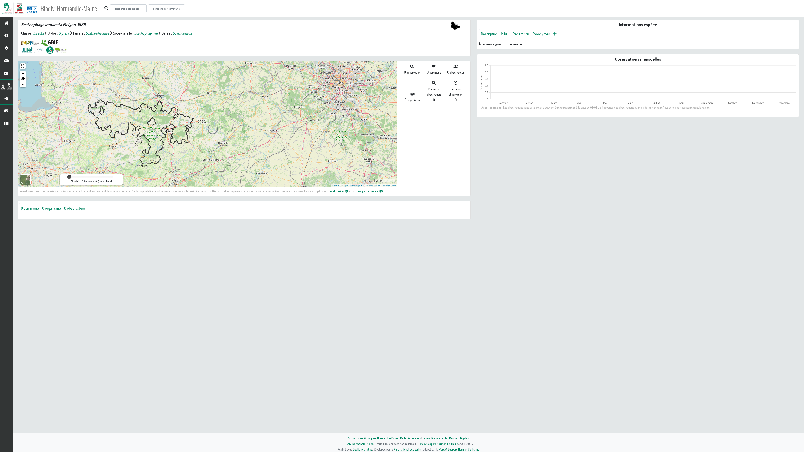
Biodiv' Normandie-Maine (69, 8)
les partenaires (368, 191)
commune (30, 208)
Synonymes (541, 34)
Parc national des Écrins (408, 449)
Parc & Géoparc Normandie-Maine (378, 438)
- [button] (23, 84)
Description (489, 34)
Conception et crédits (435, 438)
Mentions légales (459, 438)
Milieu (505, 34)
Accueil (352, 438)
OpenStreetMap (352, 185)
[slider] (69, 177)
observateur (74, 208)
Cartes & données (410, 438)
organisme (51, 208)
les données (337, 191)
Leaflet (335, 185)
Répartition (521, 34)
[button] (23, 79)
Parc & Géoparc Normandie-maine (378, 185)
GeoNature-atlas (362, 449)
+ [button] (23, 73)
